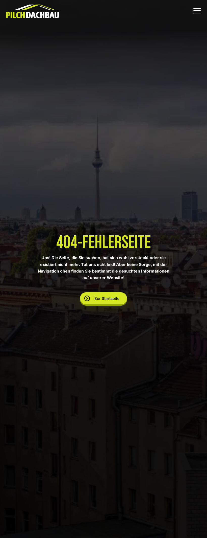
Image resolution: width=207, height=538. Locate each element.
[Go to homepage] (32, 11)
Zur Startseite (106, 298)
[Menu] (197, 11)
